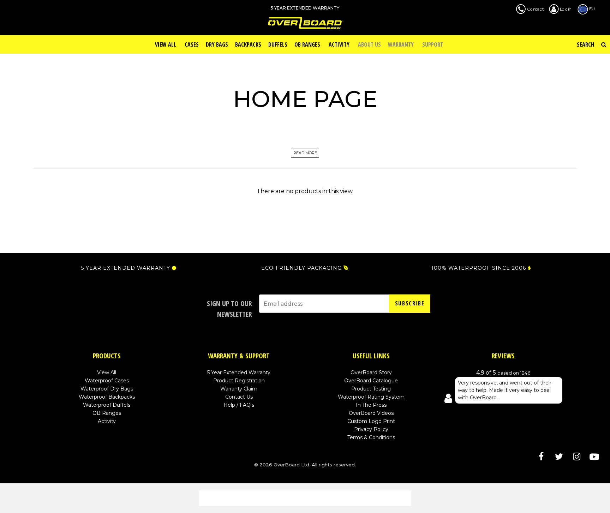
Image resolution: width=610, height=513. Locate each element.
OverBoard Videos (371, 413)
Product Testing (371, 389)
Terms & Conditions (371, 437)
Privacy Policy (371, 429)
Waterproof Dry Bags (106, 389)
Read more (305, 153)
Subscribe (409, 303)
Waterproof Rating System (371, 397)
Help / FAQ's (238, 405)
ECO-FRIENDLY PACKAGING (301, 268)
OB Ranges (106, 413)
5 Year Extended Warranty (238, 372)
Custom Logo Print (371, 421)
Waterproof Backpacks (107, 397)
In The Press (371, 405)
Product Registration (239, 380)
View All (106, 372)
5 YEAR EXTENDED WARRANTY (125, 268)
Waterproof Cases (107, 380)
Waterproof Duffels (106, 405)
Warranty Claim (238, 389)
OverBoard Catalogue (371, 380)
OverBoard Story (371, 372)
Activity (107, 421)
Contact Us (239, 397)
